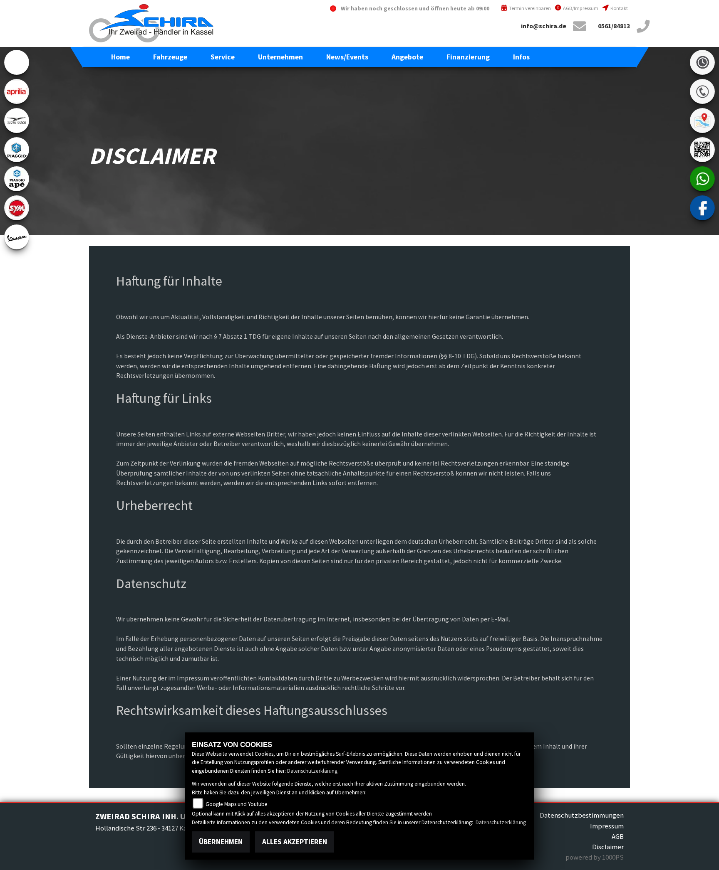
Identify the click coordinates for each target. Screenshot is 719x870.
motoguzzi (16, 120)
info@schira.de (543, 26)
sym (16, 207)
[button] (170, 57)
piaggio (16, 149)
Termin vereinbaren (529, 8)
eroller (16, 62)
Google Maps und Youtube (236, 804)
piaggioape (16, 178)
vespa (16, 236)
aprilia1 (16, 91)
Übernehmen (221, 841)
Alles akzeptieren (294, 841)
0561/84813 (614, 26)
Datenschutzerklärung (312, 770)
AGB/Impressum (580, 8)
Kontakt (619, 8)
